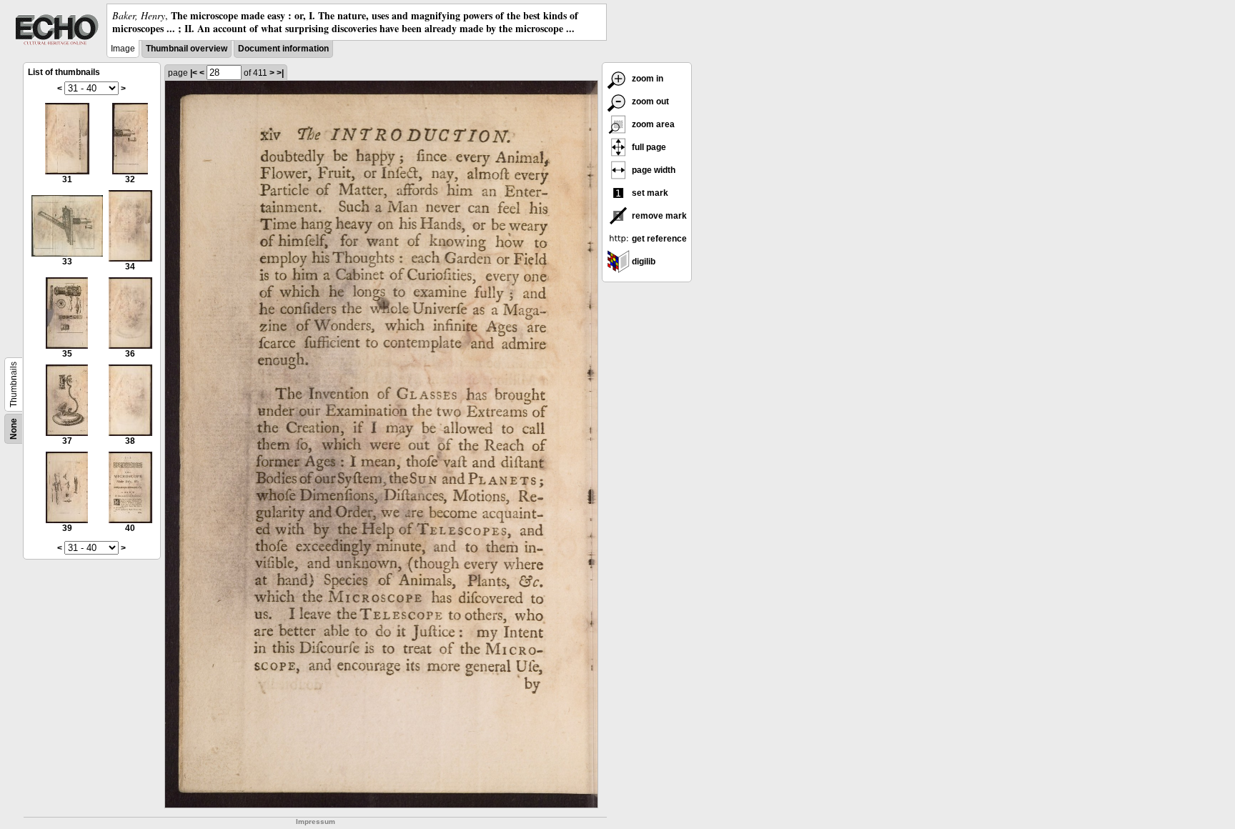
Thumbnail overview (186, 49)
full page (648, 147)
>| (280, 73)
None (14, 429)
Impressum (315, 821)
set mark (649, 193)
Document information (283, 49)
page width (652, 170)
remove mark (658, 216)
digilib (642, 262)
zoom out (649, 101)
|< (193, 73)
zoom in (646, 79)
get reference (658, 239)
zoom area (652, 124)
